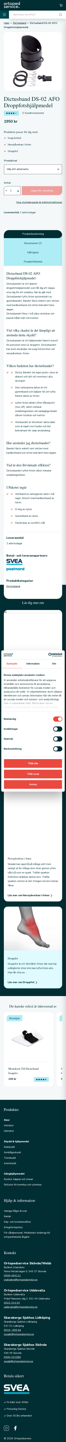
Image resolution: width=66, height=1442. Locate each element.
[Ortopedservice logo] (12, 5)
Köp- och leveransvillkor (17, 1222)
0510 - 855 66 (12, 1330)
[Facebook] (15, 1428)
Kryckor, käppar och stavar (18, 1179)
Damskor (9, 1131)
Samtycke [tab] (11, 663)
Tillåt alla (33, 763)
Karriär (7, 1216)
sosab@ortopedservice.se (18, 1361)
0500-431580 (12, 1357)
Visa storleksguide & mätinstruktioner (39, 202)
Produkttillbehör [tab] (33, 261)
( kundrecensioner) (33, 113)
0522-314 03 (12, 1303)
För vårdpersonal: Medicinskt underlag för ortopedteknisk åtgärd (27, 1235)
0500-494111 (12, 1275)
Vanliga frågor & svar (15, 1211)
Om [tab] (54, 663)
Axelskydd (10, 1163)
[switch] (57, 729)
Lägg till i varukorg (42, 190)
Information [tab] (33, 663)
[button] (60, 5)
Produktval (10, 160)
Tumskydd (10, 1158)
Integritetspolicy (13, 1227)
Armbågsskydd (12, 1152)
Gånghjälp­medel (14, 1174)
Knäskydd (9, 1147)
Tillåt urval (33, 774)
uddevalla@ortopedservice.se (20, 1307)
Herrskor (9, 1125)
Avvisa (33, 784)
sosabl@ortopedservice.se (19, 1334)
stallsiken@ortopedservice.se (20, 1279)
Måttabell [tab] (33, 252)
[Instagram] (6, 1428)
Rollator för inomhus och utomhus (23, 1184)
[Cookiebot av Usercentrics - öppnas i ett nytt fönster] (48, 655)
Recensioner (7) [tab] (33, 243)
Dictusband (13, 586)
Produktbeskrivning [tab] (33, 234)
